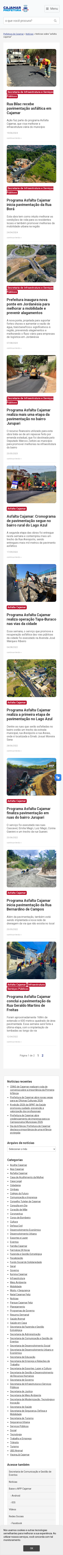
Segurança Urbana (20, 1422)
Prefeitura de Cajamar (16, 8)
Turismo (14, 1446)
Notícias (29, 34)
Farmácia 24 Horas (20, 1250)
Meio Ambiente (18, 1282)
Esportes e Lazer (19, 1237)
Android (16, 1495)
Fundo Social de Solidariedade (26, 1262)
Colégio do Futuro (19, 1193)
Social (13, 1430)
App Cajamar (17, 1169)
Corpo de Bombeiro (20, 1217)
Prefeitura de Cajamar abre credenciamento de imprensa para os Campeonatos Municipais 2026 (30, 1118)
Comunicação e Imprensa (23, 1197)
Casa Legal (16, 1181)
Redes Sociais (16, 1516)
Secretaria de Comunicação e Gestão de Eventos (30, 1473)
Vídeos (12, 1509)
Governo (14, 1270)
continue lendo (13, 138)
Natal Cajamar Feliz (20, 1294)
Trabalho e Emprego (21, 1438)
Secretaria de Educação (22, 1357)
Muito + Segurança (20, 1290)
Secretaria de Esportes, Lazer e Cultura (30, 1368)
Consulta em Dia (18, 1205)
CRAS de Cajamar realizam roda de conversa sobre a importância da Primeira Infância (32, 1090)
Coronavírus (16, 1213)
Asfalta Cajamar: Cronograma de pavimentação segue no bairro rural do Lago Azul (31, 520)
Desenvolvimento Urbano (23, 1233)
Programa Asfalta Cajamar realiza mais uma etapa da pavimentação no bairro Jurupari (29, 416)
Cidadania (15, 1185)
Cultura (14, 1221)
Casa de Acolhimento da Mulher (27, 1177)
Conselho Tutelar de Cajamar (25, 1201)
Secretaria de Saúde (21, 1407)
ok (31, 1548)
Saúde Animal (17, 1318)
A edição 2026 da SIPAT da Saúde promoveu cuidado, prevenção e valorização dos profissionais (28, 1108)
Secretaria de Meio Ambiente (25, 1395)
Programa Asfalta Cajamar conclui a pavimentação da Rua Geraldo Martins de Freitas (29, 1003)
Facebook (17, 1523)
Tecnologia (16, 1434)
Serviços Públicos (19, 1426)
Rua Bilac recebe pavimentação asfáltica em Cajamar (29, 108)
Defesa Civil (16, 1225)
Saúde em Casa (18, 1323)
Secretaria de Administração (25, 1334)
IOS (13, 1502)
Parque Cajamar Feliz (21, 1302)
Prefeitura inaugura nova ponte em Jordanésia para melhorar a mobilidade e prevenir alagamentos (28, 306)
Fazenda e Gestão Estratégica (26, 1254)
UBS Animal (16, 1450)
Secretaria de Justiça (21, 1391)
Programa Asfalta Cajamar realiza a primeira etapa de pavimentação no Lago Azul (29, 714)
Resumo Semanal (19, 1314)
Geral (13, 1266)
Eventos (14, 1242)
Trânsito (14, 1442)
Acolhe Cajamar (18, 1165)
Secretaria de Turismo (22, 1418)
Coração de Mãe (18, 1209)
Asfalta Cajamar (19, 1173)
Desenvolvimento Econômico (25, 1229)
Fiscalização (16, 1258)
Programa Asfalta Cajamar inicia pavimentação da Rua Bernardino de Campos (29, 905)
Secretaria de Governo (22, 1379)
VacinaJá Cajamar (20, 1454)
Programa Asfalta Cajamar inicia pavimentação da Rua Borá (29, 204)
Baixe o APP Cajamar (20, 1488)
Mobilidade (16, 1286)
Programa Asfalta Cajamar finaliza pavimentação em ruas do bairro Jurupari (29, 813)
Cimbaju (14, 1189)
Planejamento (17, 1306)
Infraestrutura (17, 1278)
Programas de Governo (22, 1310)
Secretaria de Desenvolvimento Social (30, 1345)
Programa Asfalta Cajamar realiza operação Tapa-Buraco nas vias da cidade (31, 619)
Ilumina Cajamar (18, 1274)
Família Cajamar (18, 1246)
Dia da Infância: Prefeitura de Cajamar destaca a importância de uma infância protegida (30, 1129)
